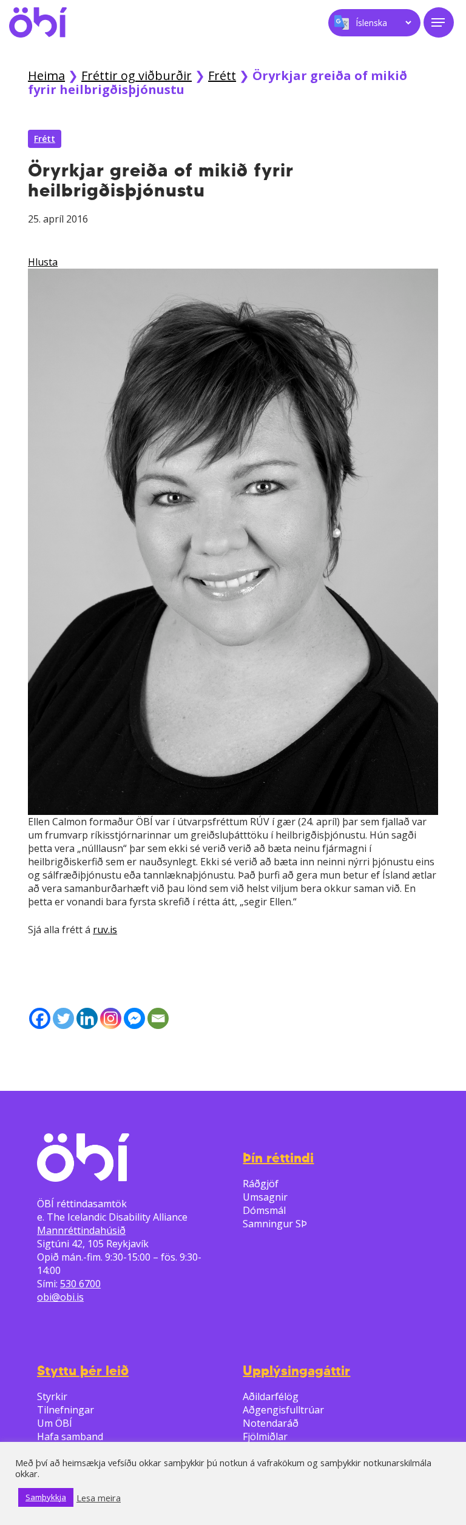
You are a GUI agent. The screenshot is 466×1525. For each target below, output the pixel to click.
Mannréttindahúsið (81, 1230)
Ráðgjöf (261, 1183)
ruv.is (105, 929)
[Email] (158, 1018)
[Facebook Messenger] (134, 1018)
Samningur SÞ (275, 1223)
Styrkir (52, 1396)
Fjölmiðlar (265, 1436)
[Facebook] (39, 1018)
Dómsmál (264, 1210)
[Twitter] (63, 1018)
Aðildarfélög (271, 1396)
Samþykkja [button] (45, 1497)
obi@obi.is (60, 1297)
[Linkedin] (87, 1018)
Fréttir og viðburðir (136, 75)
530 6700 (80, 1283)
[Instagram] (110, 1018)
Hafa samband (70, 1436)
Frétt (222, 75)
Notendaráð (271, 1423)
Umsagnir (265, 1197)
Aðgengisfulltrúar (283, 1409)
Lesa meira (98, 1497)
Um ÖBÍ (54, 1423)
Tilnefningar (65, 1409)
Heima (46, 75)
